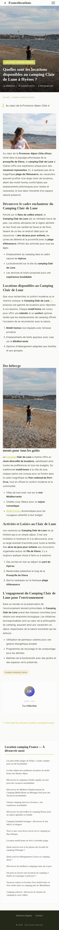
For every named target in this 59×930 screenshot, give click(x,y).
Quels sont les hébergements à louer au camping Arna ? (28, 858)
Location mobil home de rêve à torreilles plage (27, 840)
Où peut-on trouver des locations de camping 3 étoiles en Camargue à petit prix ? (27, 874)
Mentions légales (24, 915)
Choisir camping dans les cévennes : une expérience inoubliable (24, 803)
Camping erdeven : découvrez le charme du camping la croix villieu (26, 893)
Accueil (6, 97)
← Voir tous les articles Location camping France (28, 722)
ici (51, 300)
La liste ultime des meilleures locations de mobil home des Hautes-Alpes (27, 772)
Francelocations (20, 3)
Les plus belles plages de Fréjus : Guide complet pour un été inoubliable (28, 762)
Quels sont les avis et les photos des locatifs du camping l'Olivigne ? (27, 848)
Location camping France (19, 62)
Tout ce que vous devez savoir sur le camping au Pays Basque (28, 832)
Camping (11, 456)
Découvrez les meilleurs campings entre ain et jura (29, 866)
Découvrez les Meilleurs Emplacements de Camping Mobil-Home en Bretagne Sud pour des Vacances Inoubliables (28, 792)
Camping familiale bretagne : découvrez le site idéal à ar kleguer (27, 823)
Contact (39, 915)
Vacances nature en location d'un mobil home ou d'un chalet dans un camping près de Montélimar (28, 883)
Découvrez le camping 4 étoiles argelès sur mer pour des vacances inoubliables (27, 781)
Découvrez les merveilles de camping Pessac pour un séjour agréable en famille (28, 813)
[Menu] (53, 3)
